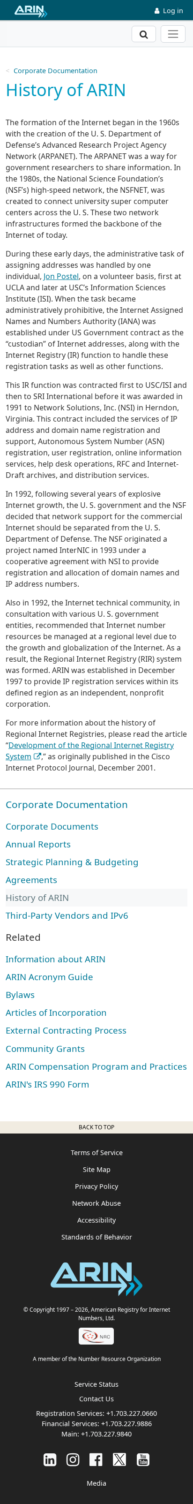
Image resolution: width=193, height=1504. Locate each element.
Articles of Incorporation (56, 1012)
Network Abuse (96, 1203)
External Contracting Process (66, 1030)
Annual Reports (38, 844)
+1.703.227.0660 (131, 1413)
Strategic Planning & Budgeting (72, 862)
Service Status (96, 1384)
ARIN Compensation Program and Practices (96, 1066)
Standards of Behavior (96, 1236)
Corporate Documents (52, 826)
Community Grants (45, 1048)
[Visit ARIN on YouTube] (143, 1459)
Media (96, 1483)
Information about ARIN (55, 959)
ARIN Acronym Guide (49, 977)
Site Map (97, 1169)
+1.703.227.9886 (126, 1423)
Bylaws (20, 994)
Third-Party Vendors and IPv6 (67, 915)
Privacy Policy (96, 1186)
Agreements (31, 879)
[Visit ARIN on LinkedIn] (49, 1459)
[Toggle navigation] (173, 34)
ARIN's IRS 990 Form (47, 1084)
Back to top (96, 1127)
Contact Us (96, 1398)
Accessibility (96, 1220)
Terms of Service (97, 1152)
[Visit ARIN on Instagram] (72, 1459)
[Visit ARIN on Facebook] (95, 1459)
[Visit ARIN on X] (119, 1459)
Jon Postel (61, 276)
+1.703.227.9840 (106, 1433)
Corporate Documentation (55, 70)
